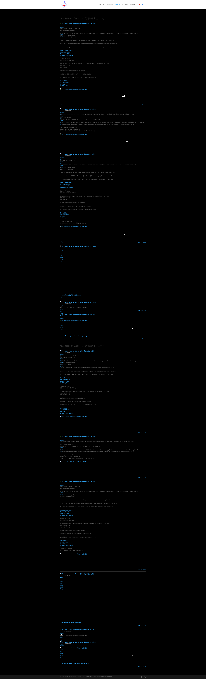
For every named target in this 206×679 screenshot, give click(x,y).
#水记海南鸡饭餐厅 (64, 82)
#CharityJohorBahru (65, 54)
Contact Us (133, 4)
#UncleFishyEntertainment (67, 86)
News (126, 4)
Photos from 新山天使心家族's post (71, 295)
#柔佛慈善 (62, 84)
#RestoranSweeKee (65, 52)
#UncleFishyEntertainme (66, 55)
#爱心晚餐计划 (63, 80)
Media (116, 4)
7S (122, 4)
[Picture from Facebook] (72, 96)
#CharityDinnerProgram (66, 50)
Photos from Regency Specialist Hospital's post (75, 336)
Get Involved (109, 4)
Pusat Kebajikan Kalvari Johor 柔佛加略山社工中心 (82, 18)
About (100, 4)
